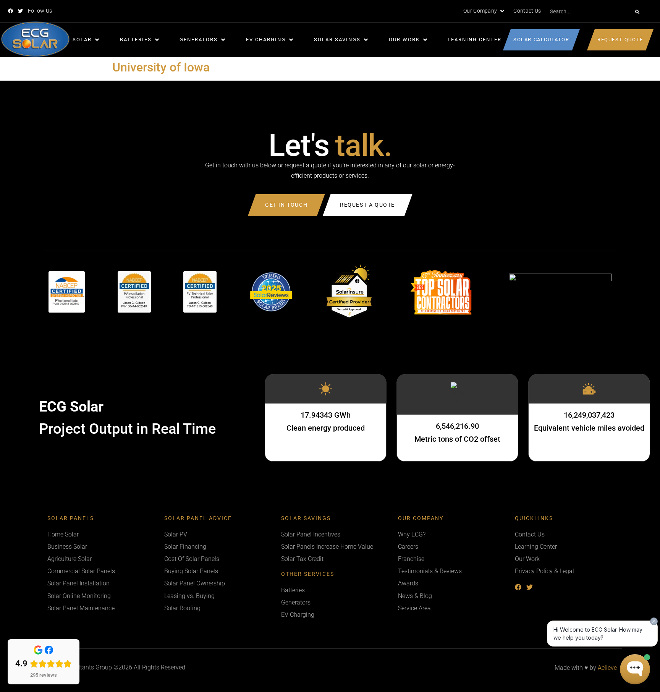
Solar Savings (306, 518)
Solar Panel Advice (198, 518)
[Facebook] (10, 10)
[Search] (637, 11)
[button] (484, 11)
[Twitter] (20, 10)
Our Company (420, 518)
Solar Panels (70, 518)
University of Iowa (161, 67)
